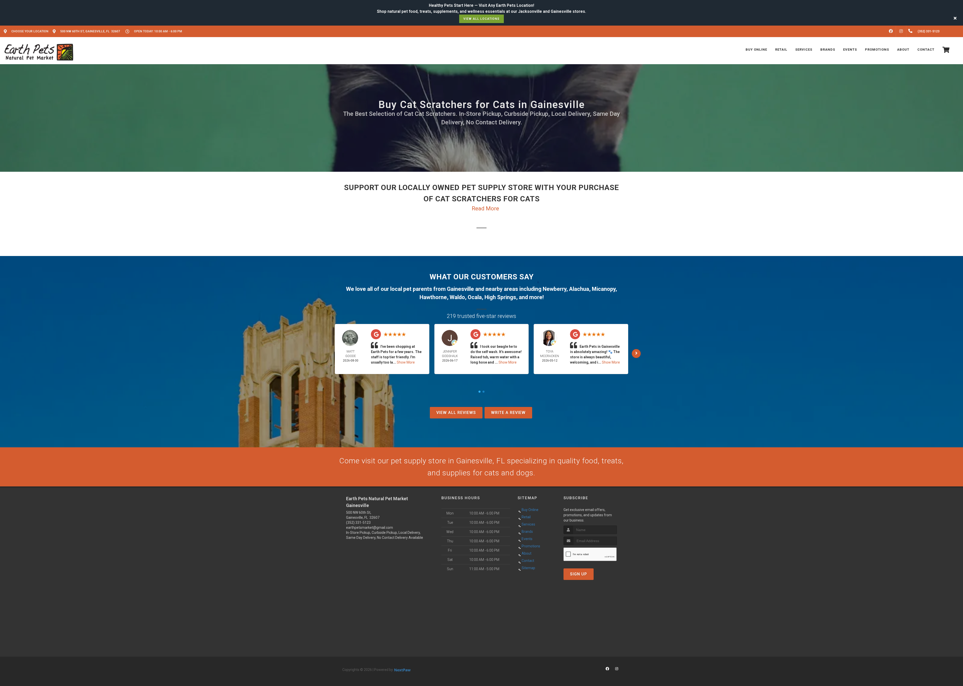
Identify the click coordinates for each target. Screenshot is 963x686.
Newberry (554, 289)
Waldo (457, 297)
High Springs (500, 297)
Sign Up (578, 574)
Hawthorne (433, 297)
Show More (406, 362)
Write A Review (508, 412)
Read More (485, 208)
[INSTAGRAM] (901, 31)
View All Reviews (456, 412)
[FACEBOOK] (891, 31)
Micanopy (603, 289)
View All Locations (481, 19)
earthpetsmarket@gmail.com (369, 528)
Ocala (475, 297)
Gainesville (460, 289)
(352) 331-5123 (358, 523)
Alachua (579, 289)
